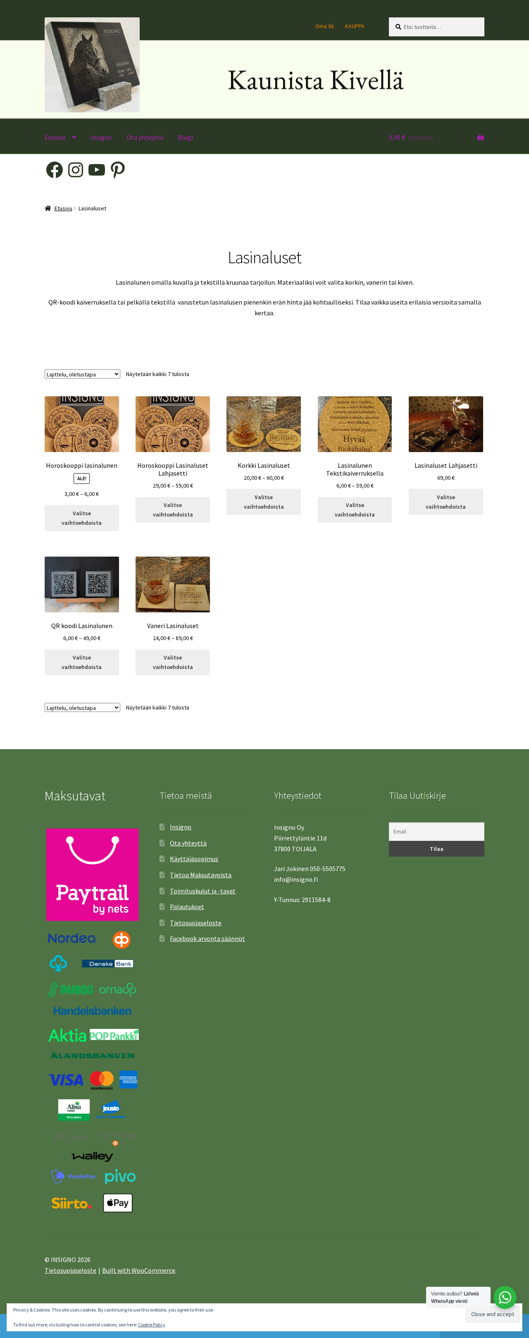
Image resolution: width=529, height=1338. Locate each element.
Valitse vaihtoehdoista (82, 517)
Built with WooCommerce (138, 1270)
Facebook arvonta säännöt (207, 938)
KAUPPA (355, 26)
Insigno (101, 137)
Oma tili (324, 26)
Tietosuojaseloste (196, 923)
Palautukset (187, 906)
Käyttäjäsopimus (194, 859)
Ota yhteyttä (144, 137)
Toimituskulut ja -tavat (203, 891)
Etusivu (55, 137)
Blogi (185, 137)
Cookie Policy (151, 1324)
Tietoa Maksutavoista (200, 875)
